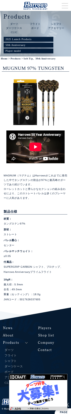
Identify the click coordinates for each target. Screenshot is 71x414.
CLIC (14, 32)
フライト (35, 23)
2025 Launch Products (18, 39)
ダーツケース (14, 28)
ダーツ (14, 23)
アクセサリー (56, 28)
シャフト (56, 23)
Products (16, 58)
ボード (35, 28)
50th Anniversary (15, 45)
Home (4, 58)
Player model (13, 50)
